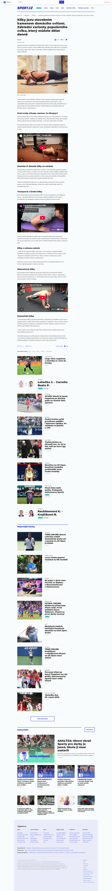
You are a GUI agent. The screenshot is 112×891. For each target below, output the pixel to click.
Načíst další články (42, 718)
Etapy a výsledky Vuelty (35, 834)
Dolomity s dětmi (74, 842)
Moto (62, 8)
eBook (57, 39)
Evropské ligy (48, 356)
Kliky (29, 351)
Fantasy (39, 8)
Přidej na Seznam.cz (87, 871)
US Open (40, 379)
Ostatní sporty (49, 555)
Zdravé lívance (59, 836)
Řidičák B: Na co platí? (88, 838)
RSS (84, 861)
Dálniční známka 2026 (88, 834)
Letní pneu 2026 (86, 832)
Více (92, 8)
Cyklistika (47, 394)
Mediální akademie (87, 878)
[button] (42, 74)
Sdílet (63, 39)
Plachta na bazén (32, 850)
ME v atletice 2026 (47, 838)
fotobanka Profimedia (55, 861)
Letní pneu (56, 852)
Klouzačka (49, 850)
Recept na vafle (60, 840)
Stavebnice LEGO (41, 852)
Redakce (85, 860)
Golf (46, 624)
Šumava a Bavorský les (75, 836)
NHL (44, 842)
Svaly (37, 351)
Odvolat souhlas (87, 880)
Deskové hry (62, 852)
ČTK (42, 861)
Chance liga (46, 832)
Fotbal (46, 8)
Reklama (85, 869)
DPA (44, 861)
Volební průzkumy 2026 (22, 834)
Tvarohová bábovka (61, 838)
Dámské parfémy (49, 852)
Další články (89, 729)
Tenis (57, 8)
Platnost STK (85, 842)
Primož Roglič (33, 840)
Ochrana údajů (86, 874)
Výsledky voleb (20, 836)
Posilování (49, 351)
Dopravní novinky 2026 (88, 836)
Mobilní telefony (32, 852)
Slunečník (44, 850)
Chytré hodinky (74, 852)
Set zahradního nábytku (57, 850)
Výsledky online (71, 8)
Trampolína (39, 850)
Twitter (84, 867)
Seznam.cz (107, 2)
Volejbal (47, 578)
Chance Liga (48, 485)
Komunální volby (21, 842)
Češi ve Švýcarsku (74, 838)
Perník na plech (60, 842)
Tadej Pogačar (33, 838)
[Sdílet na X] (67, 346)
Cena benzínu (53, 848)
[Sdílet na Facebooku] (65, 346)
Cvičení (43, 351)
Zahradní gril (66, 850)
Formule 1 (45, 840)
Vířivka (71, 850)
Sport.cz (19, 39)
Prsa (34, 351)
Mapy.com (29, 848)
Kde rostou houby (45, 848)
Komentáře (22, 730)
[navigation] (2, 2)
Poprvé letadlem (73, 834)
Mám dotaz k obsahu (88, 876)
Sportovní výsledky (50, 693)
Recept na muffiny (60, 834)
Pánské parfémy (82, 852)
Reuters (47, 861)
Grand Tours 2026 (34, 842)
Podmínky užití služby (88, 873)
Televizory (68, 852)
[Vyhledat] (61, 2)
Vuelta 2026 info (34, 832)
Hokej (51, 8)
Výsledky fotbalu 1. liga (48, 834)
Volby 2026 (19, 832)
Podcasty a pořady (83, 8)
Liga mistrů (48, 440)
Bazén (26, 850)
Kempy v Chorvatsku (74, 832)
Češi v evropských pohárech (62, 848)
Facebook (85, 863)
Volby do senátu (21, 840)
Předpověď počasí (36, 848)
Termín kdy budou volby (22, 838)
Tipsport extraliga (47, 836)
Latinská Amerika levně (75, 840)
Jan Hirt (32, 836)
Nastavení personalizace (88, 882)
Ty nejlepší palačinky (61, 832)
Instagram (85, 865)
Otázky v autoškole (87, 840)
